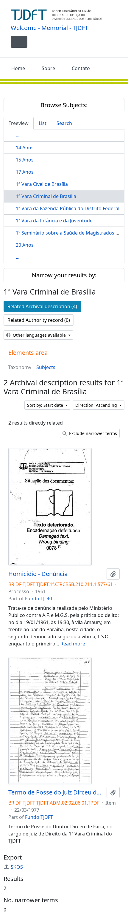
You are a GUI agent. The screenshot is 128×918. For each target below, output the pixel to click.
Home (18, 68)
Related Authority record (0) (38, 320)
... (17, 135)
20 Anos (25, 245)
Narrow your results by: (64, 275)
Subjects (45, 367)
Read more (72, 643)
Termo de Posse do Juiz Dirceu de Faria (56, 792)
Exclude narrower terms (92, 433)
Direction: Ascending (96, 405)
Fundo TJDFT (39, 598)
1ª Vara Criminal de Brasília (46, 196)
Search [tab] (64, 123)
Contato (81, 68)
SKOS (17, 867)
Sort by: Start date (45, 405)
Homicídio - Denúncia (38, 573)
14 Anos (25, 147)
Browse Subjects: (64, 105)
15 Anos (25, 159)
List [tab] (42, 123)
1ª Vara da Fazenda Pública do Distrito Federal (67, 208)
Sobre (48, 68)
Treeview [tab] (19, 123)
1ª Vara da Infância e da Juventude (54, 220)
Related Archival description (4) (42, 306)
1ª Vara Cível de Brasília (42, 184)
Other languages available (39, 335)
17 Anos (25, 172)
